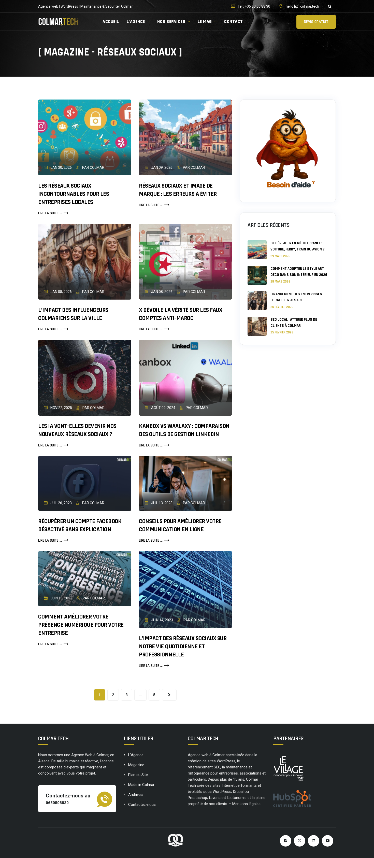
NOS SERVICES (171, 21)
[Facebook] (285, 841)
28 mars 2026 (280, 281)
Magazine (136, 765)
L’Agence (135, 755)
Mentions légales (246, 803)
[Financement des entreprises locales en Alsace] (257, 300)
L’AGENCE (136, 21)
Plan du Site (138, 774)
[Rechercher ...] (329, 6)
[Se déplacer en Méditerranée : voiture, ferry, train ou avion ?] (257, 249)
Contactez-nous (142, 804)
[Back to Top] (363, 849)
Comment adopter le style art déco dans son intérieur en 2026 (298, 271)
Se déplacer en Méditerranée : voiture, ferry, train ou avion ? (297, 246)
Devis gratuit (316, 21)
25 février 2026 (281, 307)
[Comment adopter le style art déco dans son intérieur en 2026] (257, 275)
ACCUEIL (111, 21)
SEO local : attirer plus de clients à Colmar (293, 322)
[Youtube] (327, 841)
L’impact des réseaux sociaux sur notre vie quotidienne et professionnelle (182, 646)
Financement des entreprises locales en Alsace (296, 297)
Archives (135, 794)
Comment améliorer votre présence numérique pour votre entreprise (81, 625)
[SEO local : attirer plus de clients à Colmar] (257, 326)
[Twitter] (299, 841)
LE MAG (205, 21)
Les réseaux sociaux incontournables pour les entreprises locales (73, 194)
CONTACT (233, 21)
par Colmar (92, 167)
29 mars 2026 (280, 256)
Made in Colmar (141, 784)
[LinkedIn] (313, 841)
